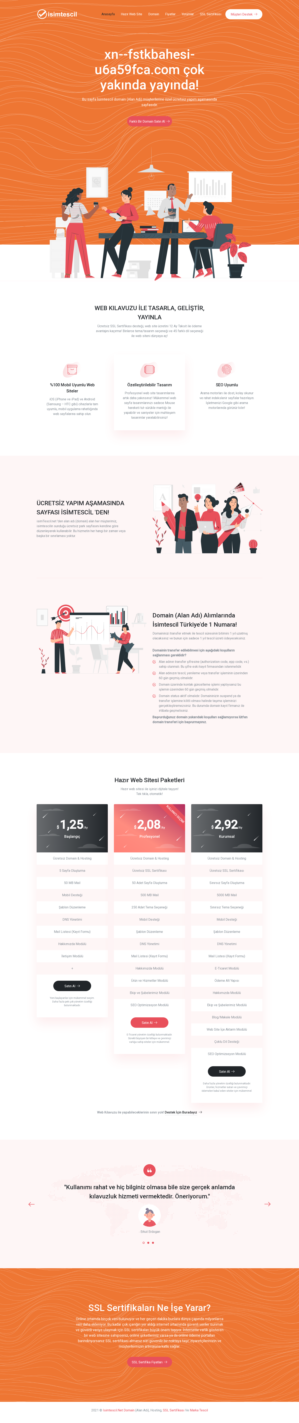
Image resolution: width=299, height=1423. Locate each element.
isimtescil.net (113, 1410)
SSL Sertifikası (210, 14)
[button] (144, 1243)
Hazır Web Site (131, 14)
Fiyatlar (170, 14)
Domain (153, 14)
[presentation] (31, 1204)
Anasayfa (108, 14)
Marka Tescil (199, 1410)
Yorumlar (188, 14)
